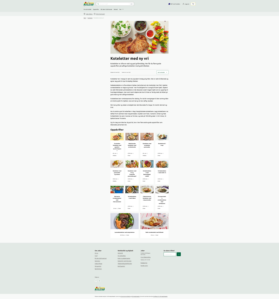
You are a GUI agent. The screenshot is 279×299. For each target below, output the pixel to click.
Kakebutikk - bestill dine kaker (124, 261)
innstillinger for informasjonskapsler (160, 296)
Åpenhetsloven (98, 268)
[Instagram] (99, 281)
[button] (163, 72)
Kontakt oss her (144, 265)
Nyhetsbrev (97, 261)
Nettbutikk (120, 253)
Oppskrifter (96, 9)
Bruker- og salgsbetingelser (124, 258)
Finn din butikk (87, 9)
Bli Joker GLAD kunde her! (101, 258)
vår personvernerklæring (125, 296)
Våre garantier (98, 266)
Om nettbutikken (122, 255)
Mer (120, 9)
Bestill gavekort (121, 266)
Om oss (96, 253)
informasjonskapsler (136, 296)
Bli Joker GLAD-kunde (106, 9)
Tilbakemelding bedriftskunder (125, 263)
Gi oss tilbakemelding (145, 257)
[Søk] (179, 254)
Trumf (96, 255)
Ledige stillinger (98, 263)
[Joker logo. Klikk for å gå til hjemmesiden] (89, 4)
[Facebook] (96, 281)
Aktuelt (116, 9)
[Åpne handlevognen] (193, 4)
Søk (131, 4)
